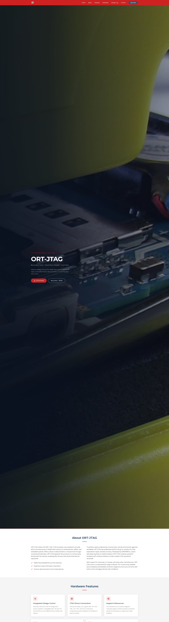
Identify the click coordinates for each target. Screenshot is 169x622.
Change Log (114, 2)
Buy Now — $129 (56, 280)
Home (83, 2)
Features (97, 2)
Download (105, 2)
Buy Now (133, 2)
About (90, 2)
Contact (123, 2)
